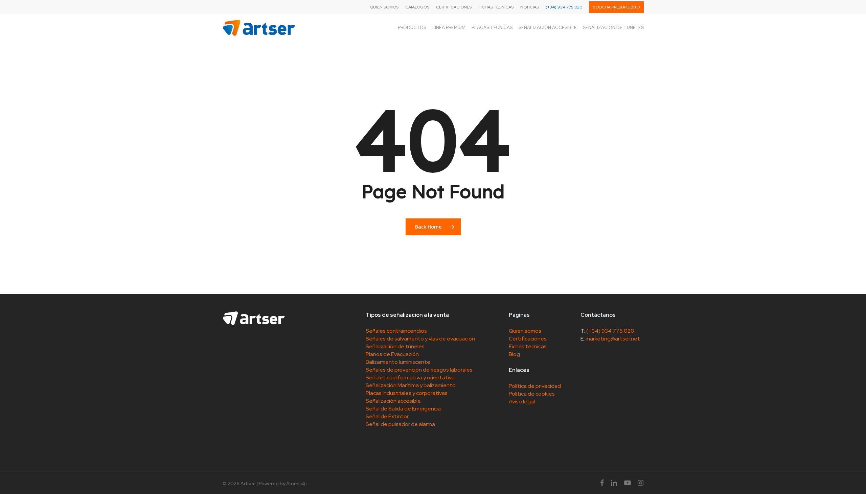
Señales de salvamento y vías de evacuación (420, 338)
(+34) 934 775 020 (610, 330)
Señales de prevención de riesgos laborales (419, 369)
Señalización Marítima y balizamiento (411, 385)
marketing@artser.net (613, 338)
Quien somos (525, 330)
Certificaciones (528, 338)
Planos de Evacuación (392, 354)
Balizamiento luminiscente (398, 362)
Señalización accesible (393, 400)
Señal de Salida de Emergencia (403, 408)
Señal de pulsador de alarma (400, 424)
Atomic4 (295, 483)
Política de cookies (532, 393)
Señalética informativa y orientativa (410, 377)
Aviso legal (522, 401)
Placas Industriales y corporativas (407, 393)
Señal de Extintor (387, 416)
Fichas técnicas (528, 346)
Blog (514, 354)
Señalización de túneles (395, 346)
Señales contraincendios (396, 330)
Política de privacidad (535, 386)
